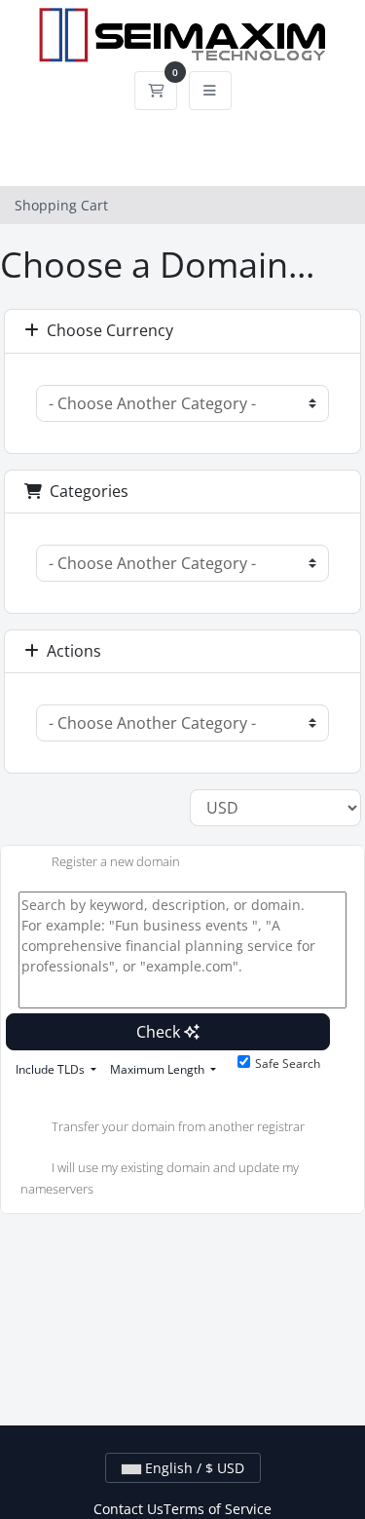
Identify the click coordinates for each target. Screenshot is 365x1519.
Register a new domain (116, 862)
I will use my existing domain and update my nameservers (159, 1177)
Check (160, 1032)
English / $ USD (192, 1468)
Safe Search (287, 1063)
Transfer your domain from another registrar (178, 1126)
